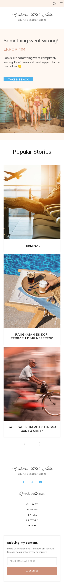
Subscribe (32, 571)
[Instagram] (32, 482)
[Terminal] (32, 202)
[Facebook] (23, 482)
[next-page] (38, 444)
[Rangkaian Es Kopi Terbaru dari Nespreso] (32, 291)
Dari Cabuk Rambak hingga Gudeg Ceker (32, 428)
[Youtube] (40, 482)
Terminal (32, 245)
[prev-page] (26, 444)
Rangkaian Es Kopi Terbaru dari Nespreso (32, 336)
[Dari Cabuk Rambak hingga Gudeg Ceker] (32, 384)
